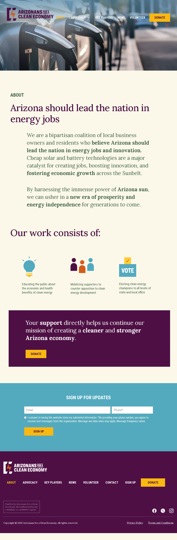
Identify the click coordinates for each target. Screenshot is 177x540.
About (60, 17)
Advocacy (30, 482)
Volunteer (137, 17)
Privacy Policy (135, 522)
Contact (111, 482)
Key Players (104, 17)
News (121, 17)
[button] (80, 17)
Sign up (130, 482)
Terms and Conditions (161, 522)
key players (53, 482)
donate (36, 354)
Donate (160, 17)
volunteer (91, 482)
